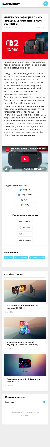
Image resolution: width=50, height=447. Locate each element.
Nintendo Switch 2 (37, 257)
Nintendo (8, 257)
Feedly (26, 205)
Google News (26, 195)
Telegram (26, 190)
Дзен (26, 200)
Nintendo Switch (21, 257)
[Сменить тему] (45, 3)
